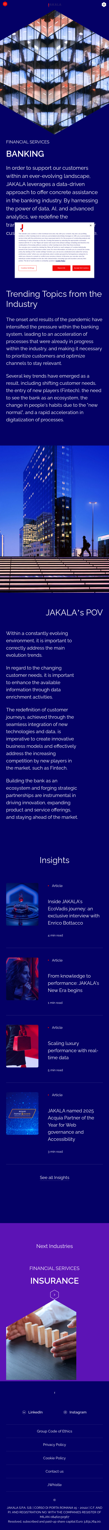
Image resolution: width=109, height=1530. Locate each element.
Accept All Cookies (81, 268)
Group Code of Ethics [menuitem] (54, 1431)
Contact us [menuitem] (55, 1471)
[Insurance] (54, 1302)
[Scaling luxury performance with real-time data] (54, 1049)
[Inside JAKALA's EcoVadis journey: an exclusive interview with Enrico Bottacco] (54, 911)
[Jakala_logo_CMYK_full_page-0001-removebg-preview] (54, 5)
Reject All (61, 268)
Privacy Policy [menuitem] (54, 1444)
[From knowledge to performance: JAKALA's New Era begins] (54, 981)
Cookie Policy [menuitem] (54, 1458)
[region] (54, 250)
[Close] (91, 225)
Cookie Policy (60, 261)
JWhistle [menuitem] (54, 1485)
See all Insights (54, 1177)
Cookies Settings (27, 268)
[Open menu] (5, 3)
